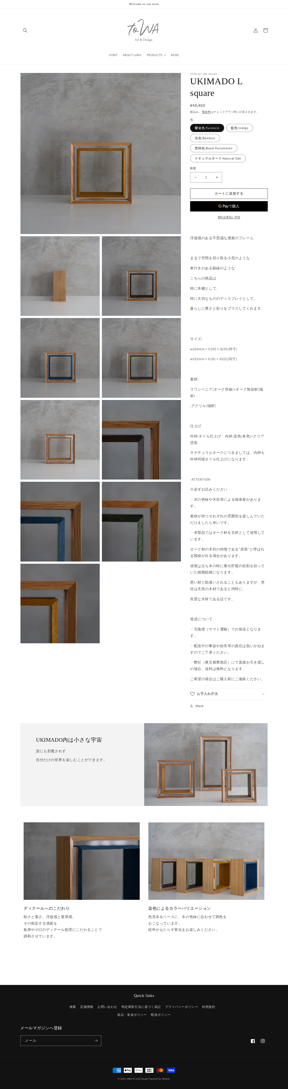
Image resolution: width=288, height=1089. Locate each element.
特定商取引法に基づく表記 (141, 1007)
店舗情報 (86, 1007)
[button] (25, 30)
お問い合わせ (107, 1007)
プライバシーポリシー (181, 1007)
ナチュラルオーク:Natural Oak (218, 158)
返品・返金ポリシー (132, 1015)
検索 (73, 1007)
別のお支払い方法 (229, 217)
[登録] (96, 1040)
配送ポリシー (161, 1015)
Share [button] (199, 706)
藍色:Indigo (239, 128)
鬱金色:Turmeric (207, 128)
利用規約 (208, 1007)
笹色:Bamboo (205, 138)
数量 (193, 168)
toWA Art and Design (137, 1078)
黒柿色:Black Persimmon (214, 148)
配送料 (206, 112)
